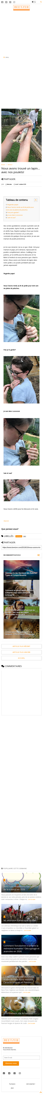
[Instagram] (14, 2)
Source (6, 521)
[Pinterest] (10, 2)
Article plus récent (21, 646)
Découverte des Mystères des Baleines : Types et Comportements (21, 574)
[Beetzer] (21, 9)
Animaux (10, 164)
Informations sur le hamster (18, 1013)
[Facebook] (2, 2)
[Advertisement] (20, 32)
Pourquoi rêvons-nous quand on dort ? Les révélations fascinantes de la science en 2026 (21, 886)
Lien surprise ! (30, 1084)
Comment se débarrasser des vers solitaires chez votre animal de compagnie (19, 592)
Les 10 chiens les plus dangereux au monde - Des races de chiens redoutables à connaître (20, 612)
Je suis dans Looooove (15, 215)
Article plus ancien (21, 652)
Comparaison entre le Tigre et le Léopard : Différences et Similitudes (19, 633)
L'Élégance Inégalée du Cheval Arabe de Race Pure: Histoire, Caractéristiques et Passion (19, 979)
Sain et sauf (11, 218)
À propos (12, 1084)
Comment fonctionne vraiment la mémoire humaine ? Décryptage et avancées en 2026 (21, 948)
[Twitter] (6, 2)
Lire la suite (31, 899)
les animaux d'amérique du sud (20, 920)
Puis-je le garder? (13, 212)
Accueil (3, 164)
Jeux (12, 1088)
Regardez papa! (12, 205)
